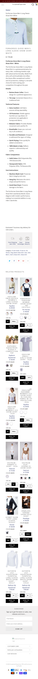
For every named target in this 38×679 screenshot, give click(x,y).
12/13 (29, 377)
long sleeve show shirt (17, 252)
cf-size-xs (22, 250)
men (29, 252)
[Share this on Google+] (23, 261)
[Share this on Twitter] (9, 261)
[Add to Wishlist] (16, 279)
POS (23, 664)
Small (14, 321)
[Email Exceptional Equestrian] (24, 659)
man (25, 252)
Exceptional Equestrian (15, 664)
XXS (22, 324)
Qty (7, 207)
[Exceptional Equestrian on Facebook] (16, 659)
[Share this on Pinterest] (19, 261)
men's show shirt (15, 254)
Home (8, 10)
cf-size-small (15, 250)
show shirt (24, 254)
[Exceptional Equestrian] (19, 4)
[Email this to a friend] (28, 261)
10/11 (22, 377)
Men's (7, 254)
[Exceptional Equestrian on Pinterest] (19, 659)
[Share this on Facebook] (14, 261)
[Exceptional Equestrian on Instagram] (21, 659)
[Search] (33, 4)
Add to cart (12, 326)
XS (8, 321)
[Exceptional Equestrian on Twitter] (14, 659)
